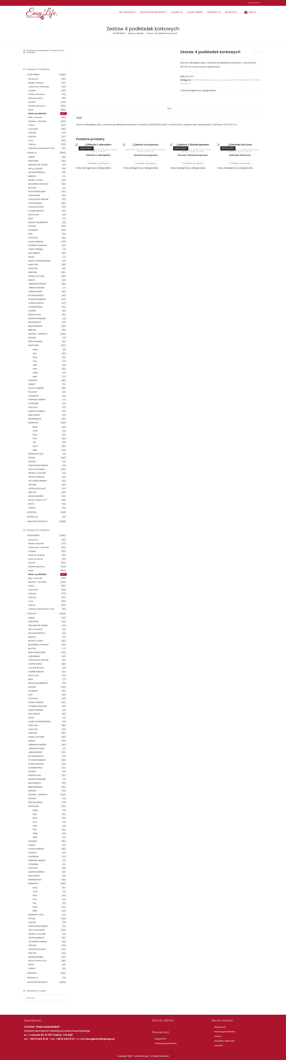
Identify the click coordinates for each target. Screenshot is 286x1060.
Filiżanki (113, 149)
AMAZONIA (33, 160)
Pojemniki (161, 149)
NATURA (32, 337)
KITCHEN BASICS (35, 295)
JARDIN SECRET (35, 291)
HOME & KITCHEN (36, 276)
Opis (169, 108)
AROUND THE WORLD (38, 164)
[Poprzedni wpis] (255, 51)
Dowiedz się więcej (98, 163)
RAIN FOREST (34, 415)
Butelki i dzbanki (36, 82)
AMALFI (31, 157)
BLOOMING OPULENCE (38, 184)
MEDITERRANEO (35, 326)
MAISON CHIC (34, 314)
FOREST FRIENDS (35, 249)
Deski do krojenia (36, 94)
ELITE (30, 233)
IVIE (34, 442)
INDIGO (31, 280)
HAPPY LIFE (33, 264)
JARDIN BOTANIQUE (37, 283)
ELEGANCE (33, 230)
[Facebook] (25, 2)
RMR (35, 450)
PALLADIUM (33, 395)
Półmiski (32, 132)
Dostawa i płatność (224, 1040)
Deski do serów (35, 98)
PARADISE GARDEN (37, 399)
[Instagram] (28, 2)
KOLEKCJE (209, 80)
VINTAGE (150, 151)
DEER (30, 218)
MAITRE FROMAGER (37, 318)
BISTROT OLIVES (35, 180)
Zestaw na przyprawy (145, 155)
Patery (31, 125)
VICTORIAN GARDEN (37, 480)
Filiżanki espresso (36, 105)
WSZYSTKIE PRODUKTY (135, 149)
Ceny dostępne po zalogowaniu (198, 90)
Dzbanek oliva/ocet (240, 155)
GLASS (31, 257)
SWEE (35, 372)
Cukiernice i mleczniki (38, 86)
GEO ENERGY (34, 253)
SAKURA (32, 461)
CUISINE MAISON (36, 210)
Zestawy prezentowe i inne (41, 148)
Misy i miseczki (35, 117)
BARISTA (32, 176)
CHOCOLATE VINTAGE (38, 199)
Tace (30, 140)
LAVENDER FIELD (35, 306)
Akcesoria (33, 78)
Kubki (31, 109)
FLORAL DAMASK (35, 241)
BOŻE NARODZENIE (37, 191)
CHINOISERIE (34, 195)
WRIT (35, 376)
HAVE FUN (32, 268)
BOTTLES (32, 187)
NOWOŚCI (32, 512)
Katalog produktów (224, 1031)
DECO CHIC (33, 214)
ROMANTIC (33, 422)
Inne (35, 361)
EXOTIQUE (33, 237)
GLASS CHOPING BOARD (39, 260)
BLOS (35, 427)
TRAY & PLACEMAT (36, 469)
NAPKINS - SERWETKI (37, 333)
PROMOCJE (32, 516)
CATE (35, 430)
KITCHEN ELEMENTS (37, 299)
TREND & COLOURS (37, 473)
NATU (35, 446)
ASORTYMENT (198, 80)
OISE (35, 365)
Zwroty (218, 1036)
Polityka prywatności (166, 1043)
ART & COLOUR (35, 168)
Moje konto (254, 2)
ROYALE (31, 457)
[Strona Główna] (109, 33)
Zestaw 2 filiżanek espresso (193, 155)
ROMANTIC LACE (35, 453)
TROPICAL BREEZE (36, 476)
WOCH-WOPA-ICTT (37, 500)
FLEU (35, 353)
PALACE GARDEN (36, 388)
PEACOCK (33, 407)
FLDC (35, 434)
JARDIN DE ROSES (36, 287)
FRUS (35, 357)
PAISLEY (31, 384)
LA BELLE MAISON (36, 303)
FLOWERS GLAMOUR (37, 245)
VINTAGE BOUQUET (241, 80)
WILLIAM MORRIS (35, 496)
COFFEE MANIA (35, 203)
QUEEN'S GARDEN (36, 411)
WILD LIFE (32, 492)
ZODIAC (32, 507)
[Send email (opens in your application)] (31, 2)
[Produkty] (260, 51)
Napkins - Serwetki (37, 121)
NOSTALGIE (33, 345)
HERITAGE (32, 272)
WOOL (102, 151)
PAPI (35, 368)
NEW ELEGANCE (35, 341)
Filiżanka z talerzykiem (98, 155)
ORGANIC (32, 380)
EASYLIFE (32, 226)
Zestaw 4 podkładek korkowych (162, 33)
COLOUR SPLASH (36, 206)
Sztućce (32, 136)
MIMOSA (32, 330)
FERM (35, 349)
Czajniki (32, 90)
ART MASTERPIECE (36, 172)
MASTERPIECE (34, 322)
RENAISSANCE (34, 418)
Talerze (32, 144)
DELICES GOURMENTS (38, 222)
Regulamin (160, 1038)
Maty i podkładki (223, 80)
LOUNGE (32, 310)
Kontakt (218, 1045)
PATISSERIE (33, 403)
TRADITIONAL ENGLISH (38, 465)
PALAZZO (32, 392)
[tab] (169, 108)
